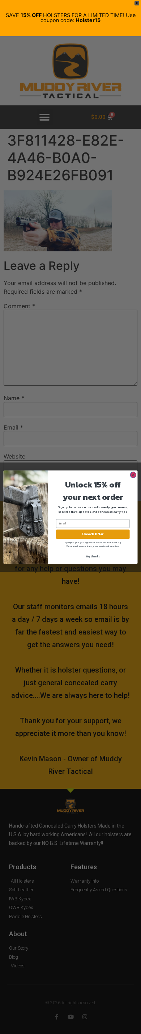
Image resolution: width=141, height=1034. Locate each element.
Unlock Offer (92, 533)
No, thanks (93, 556)
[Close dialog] (133, 475)
